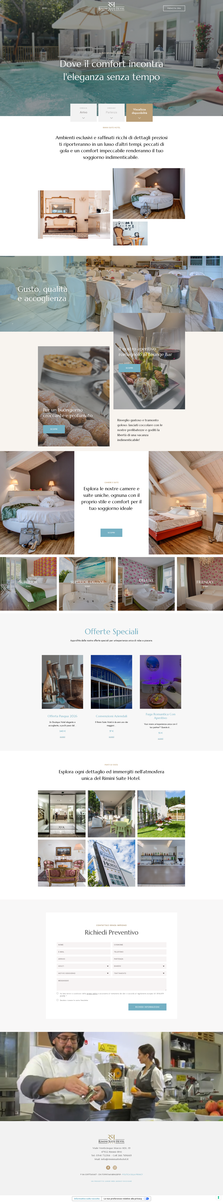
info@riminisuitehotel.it (115, 1159)
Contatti (152, 7)
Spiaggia (112, 7)
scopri (62, 736)
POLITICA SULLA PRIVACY (132, 1174)
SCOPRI (54, 429)
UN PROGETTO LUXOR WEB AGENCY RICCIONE (111, 1181)
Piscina (99, 7)
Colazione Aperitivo (60, 7)
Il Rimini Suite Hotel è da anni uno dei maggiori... (111, 724)
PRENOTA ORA (174, 8)
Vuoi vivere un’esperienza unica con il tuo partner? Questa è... (160, 726)
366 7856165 (125, 1155)
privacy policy (92, 993)
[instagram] (115, 1168)
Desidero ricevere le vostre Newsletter (74, 1000)
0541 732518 (103, 1155)
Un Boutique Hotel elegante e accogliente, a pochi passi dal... (62, 724)
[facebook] (108, 1168)
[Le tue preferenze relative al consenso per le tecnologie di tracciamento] (218, 1197)
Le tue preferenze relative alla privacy (123, 1198)
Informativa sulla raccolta (86, 1198)
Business (125, 7)
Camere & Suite (83, 7)
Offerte (139, 7)
